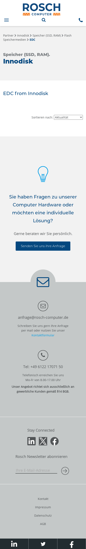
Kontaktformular (43, 335)
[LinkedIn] (31, 440)
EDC (32, 40)
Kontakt (43, 499)
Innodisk (23, 35)
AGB (43, 524)
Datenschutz (43, 515)
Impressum (43, 507)
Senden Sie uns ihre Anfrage (43, 246)
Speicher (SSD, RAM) (47, 35)
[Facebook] (54, 440)
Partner (8, 35)
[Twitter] (43, 440)
